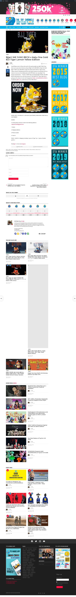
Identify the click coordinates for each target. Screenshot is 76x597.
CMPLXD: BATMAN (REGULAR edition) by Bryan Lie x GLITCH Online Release (15, 506)
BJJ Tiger (11, 149)
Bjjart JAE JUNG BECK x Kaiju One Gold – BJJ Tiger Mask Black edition (36, 352)
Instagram (23, 143)
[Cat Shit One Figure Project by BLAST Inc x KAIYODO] (16, 520)
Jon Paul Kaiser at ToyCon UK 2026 (37, 439)
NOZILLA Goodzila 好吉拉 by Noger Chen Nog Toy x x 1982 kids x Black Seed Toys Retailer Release (37, 529)
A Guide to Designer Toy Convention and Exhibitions (14, 482)
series (33, 569)
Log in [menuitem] (3, 0)
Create (67, 27)
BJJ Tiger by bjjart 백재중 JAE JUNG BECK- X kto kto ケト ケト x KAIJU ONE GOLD (16, 279)
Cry (58, 22)
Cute (50, 22)
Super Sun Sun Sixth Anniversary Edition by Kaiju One (38, 373)
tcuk (29, 572)
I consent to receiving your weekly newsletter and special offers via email (62, 583)
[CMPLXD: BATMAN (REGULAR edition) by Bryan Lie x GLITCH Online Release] (16, 498)
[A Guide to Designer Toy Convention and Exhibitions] (16, 475)
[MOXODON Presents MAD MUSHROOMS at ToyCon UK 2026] (16, 456)
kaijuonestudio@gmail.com (18, 124)
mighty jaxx (31, 564)
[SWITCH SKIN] (59, 27)
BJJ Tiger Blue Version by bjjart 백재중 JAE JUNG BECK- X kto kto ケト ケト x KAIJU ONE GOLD (37, 257)
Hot (71, 22)
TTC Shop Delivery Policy (10, 582)
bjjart (14, 143)
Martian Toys (26, 564)
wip (28, 577)
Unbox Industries (26, 575)
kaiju (34, 560)
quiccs (34, 567)
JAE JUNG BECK (22, 149)
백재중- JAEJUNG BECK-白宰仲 (39, 78)
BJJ (7, 149)
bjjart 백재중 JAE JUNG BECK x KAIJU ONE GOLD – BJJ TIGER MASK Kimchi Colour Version (15, 374)
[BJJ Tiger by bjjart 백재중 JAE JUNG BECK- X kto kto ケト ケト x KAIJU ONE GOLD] (16, 269)
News (14, 27)
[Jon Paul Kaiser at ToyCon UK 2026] (16, 443)
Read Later (20, 146)
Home (10, 27)
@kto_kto (19, 79)
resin (24, 569)
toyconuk (25, 574)
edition (29, 555)
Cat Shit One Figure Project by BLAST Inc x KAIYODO (15, 528)
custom (28, 550)
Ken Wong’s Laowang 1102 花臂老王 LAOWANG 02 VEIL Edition (38, 505)
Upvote (15, 196)
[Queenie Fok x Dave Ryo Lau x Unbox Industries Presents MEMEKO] (16, 391)
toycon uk (33, 572)
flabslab (25, 557)
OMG (46, 22)
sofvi (33, 570)
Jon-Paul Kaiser (26, 560)
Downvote (38, 196)
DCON (25, 552)
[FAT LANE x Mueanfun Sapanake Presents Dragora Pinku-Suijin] (16, 404)
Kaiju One (29, 149)
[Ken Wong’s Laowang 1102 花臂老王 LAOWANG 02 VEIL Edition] (38, 498)
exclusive (33, 555)
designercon (29, 552)
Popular (66, 22)
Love (38, 22)
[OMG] (10, 265)
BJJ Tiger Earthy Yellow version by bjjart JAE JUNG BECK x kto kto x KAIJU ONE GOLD (15, 258)
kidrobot (30, 562)
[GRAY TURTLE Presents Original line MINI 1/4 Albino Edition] (16, 430)
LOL (42, 22)
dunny (25, 555)
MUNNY (25, 565)
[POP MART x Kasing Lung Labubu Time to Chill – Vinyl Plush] (38, 475)
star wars (25, 572)
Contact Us (13, 15)
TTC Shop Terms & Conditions (11, 581)
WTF (54, 22)
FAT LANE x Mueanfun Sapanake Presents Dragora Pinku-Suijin (38, 399)
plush (24, 567)
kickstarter (25, 562)
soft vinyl (25, 570)
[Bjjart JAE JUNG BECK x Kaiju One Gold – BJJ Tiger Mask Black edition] (38, 306)
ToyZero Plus (31, 574)
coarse (25, 550)
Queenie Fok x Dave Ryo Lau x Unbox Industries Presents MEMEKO (37, 387)
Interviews (24, 27)
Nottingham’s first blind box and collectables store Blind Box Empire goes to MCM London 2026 (38, 414)
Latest (62, 22)
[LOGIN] (64, 27)
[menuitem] (1, 1)
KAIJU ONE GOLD (37, 149)
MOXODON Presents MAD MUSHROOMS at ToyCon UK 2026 (38, 452)
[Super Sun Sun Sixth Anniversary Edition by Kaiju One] (38, 364)
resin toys (28, 569)
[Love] (8, 265)
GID (28, 557)
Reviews (37, 27)
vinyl (31, 575)
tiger (16, 150)
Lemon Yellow (10, 150)
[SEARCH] (61, 27)
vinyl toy (25, 577)
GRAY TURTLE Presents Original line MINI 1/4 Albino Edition (37, 425)
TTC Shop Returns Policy (10, 583)
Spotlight (31, 27)
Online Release (30, 565)
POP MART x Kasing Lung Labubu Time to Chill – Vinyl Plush (36, 484)
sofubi (29, 570)
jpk (30, 560)
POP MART (29, 567)
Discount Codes (8, 15)
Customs (19, 27)
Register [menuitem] (6, 0)
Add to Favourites (38, 146)
